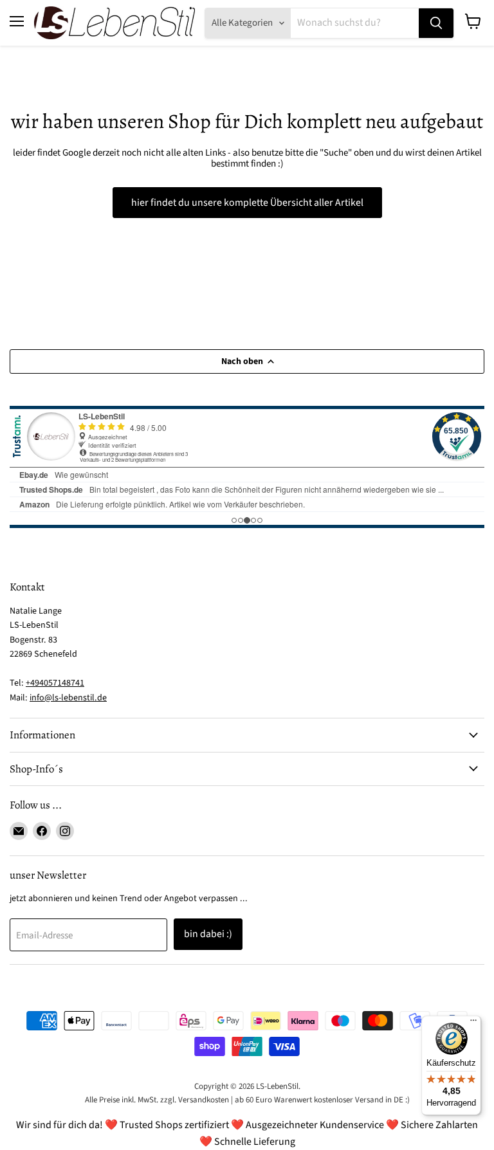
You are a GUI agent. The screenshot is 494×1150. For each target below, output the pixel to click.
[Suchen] (436, 23)
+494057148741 (55, 683)
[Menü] (473, 1023)
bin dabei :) (208, 934)
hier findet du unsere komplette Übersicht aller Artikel (247, 203)
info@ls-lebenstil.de (68, 697)
